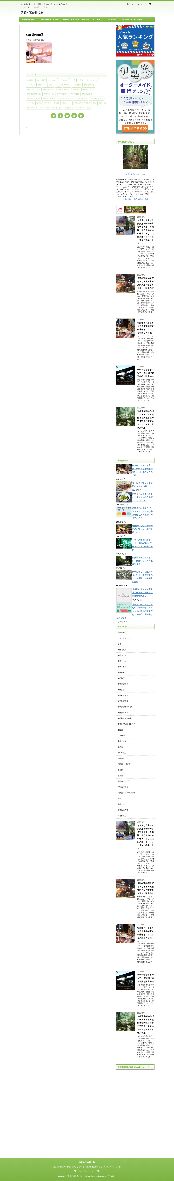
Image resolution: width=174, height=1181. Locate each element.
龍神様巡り (122, 816)
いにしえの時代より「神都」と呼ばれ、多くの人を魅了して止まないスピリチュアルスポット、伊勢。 (87, 1167)
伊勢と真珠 (122, 650)
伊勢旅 (58, 89)
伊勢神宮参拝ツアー (126, 707)
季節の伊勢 (122, 741)
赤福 (47, 108)
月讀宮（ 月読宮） (125, 764)
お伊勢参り (63, 80)
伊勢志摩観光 (48, 89)
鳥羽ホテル (80, 108)
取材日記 (121, 735)
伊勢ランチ (53, 85)
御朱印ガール (66, 103)
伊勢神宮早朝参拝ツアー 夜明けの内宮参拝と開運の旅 (145, 373)
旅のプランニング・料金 (91, 19)
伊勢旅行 (67, 89)
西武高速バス (32, 108)
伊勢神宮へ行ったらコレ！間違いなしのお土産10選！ (142, 560)
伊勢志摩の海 (89, 85)
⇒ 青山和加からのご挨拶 (135, 174)
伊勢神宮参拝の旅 (32, 12)
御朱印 (56, 103)
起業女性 (121, 804)
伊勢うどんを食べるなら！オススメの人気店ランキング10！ (142, 497)
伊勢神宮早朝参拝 (64, 98)
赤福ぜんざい (57, 108)
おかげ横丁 (41, 80)
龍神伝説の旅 (123, 810)
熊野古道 (102, 103)
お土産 (72, 80)
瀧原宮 (120, 776)
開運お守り (69, 108)
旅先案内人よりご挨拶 (70, 19)
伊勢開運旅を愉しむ (29, 19)
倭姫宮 (120, 730)
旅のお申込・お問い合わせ (132, 19)
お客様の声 (112, 19)
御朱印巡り (122, 753)
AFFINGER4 (111, 1176)
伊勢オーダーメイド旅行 (50, 19)
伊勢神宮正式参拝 (80, 98)
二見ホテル (31, 85)
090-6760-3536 (140, 4)
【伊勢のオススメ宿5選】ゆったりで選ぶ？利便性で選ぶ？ (142, 592)
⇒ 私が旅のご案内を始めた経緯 (135, 199)
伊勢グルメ (42, 85)
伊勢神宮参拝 (87, 94)
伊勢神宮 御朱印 (49, 98)
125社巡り (30, 80)
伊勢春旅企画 (123, 684)
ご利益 (80, 80)
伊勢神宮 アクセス (34, 94)
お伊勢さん (52, 80)
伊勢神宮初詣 (74, 94)
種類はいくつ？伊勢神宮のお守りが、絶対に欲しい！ (142, 529)
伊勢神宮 (76, 89)
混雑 (94, 103)
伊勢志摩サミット (33, 89)
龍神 (88, 108)
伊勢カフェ (122, 655)
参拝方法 (30, 103)
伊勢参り (78, 85)
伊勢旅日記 (122, 673)
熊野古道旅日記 (124, 781)
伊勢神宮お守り (88, 89)
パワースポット (92, 80)
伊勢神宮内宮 (62, 94)
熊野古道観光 (123, 787)
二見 (119, 644)
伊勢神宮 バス (49, 94)
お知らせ (121, 632)
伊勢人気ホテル (66, 85)
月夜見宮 (87, 103)
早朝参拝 (77, 103)
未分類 (120, 770)
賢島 (41, 108)
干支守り (47, 103)
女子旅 (39, 103)
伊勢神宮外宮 (123, 713)
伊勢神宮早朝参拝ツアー (127, 724)
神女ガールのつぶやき (126, 793)
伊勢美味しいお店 (96, 98)
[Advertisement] (135, 1112)
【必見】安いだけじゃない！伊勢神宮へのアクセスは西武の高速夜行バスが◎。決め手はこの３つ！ (134, 611)
